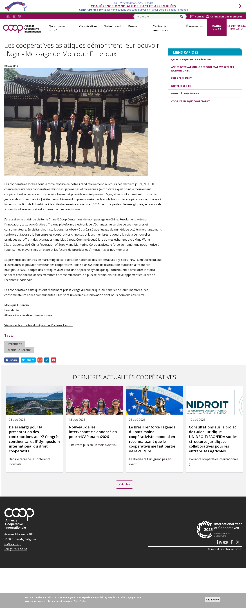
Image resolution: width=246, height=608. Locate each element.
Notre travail (112, 26)
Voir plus (124, 484)
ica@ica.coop (12, 544)
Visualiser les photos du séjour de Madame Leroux (38, 325)
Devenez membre (216, 27)
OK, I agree (212, 599)
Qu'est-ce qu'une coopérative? (191, 59)
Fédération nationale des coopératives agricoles (95, 260)
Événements (194, 26)
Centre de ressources (160, 28)
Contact (200, 16)
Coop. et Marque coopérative (190, 101)
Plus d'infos (79, 601)
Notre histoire (181, 86)
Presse (132, 26)
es (14, 17)
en (8, 17)
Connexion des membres (226, 16)
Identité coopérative (185, 93)
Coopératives (88, 26)
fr (19, 17)
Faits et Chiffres (182, 78)
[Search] (181, 16)
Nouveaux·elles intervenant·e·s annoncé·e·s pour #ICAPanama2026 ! (93, 432)
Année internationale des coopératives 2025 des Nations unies (202, 68)
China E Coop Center (63, 219)
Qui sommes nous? (57, 28)
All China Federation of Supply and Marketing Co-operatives (67, 245)
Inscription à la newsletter (236, 27)
